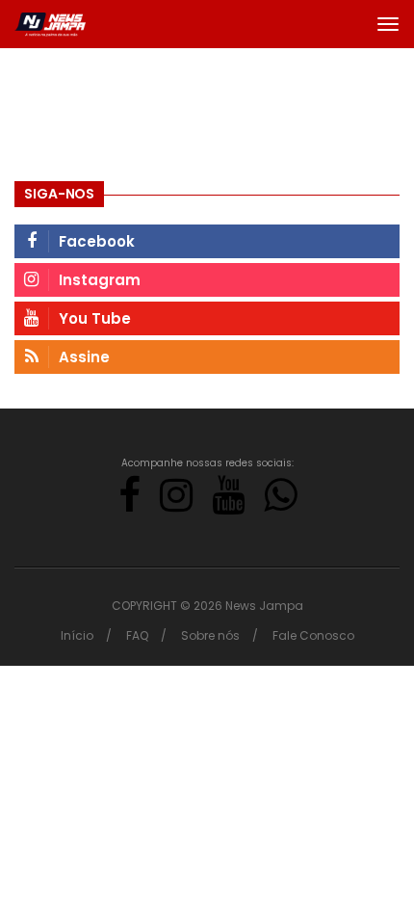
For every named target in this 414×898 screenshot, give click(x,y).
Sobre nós (210, 635)
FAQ (137, 635)
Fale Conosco (313, 635)
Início (77, 635)
